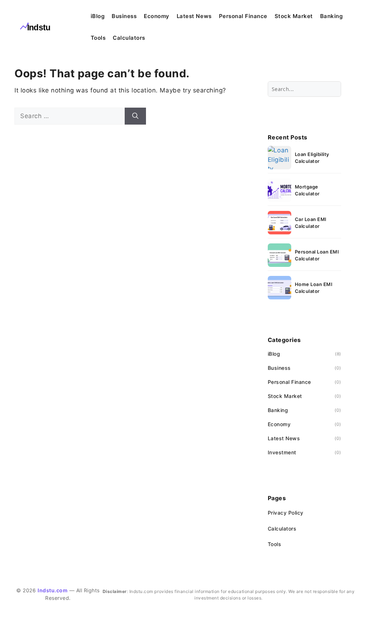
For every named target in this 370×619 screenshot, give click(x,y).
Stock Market (294, 16)
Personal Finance (243, 16)
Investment (282, 452)
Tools (98, 37)
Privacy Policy (286, 513)
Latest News (194, 16)
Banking (331, 16)
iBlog (98, 16)
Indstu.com (53, 590)
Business (124, 16)
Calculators (129, 37)
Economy (156, 16)
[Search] (135, 116)
